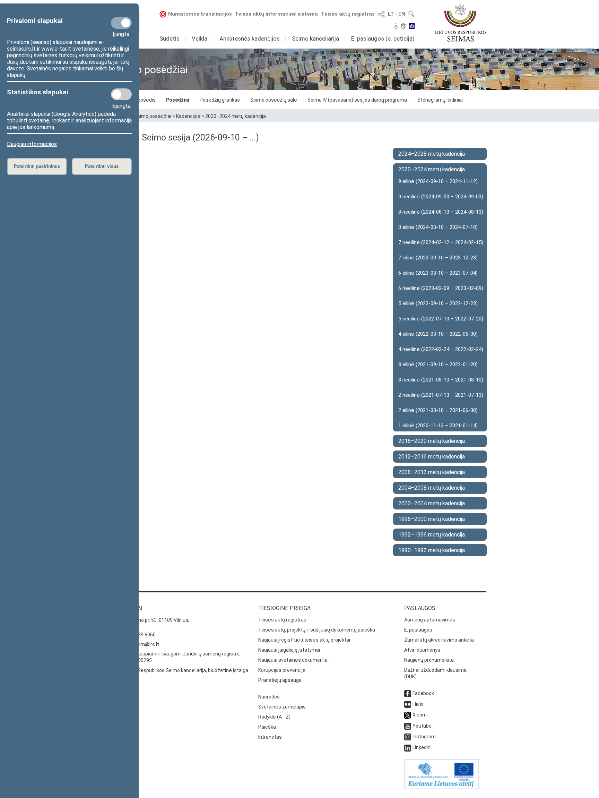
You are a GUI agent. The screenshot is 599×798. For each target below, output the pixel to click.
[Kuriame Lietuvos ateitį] (441, 787)
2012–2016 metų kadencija (431, 456)
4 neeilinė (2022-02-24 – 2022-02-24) (440, 349)
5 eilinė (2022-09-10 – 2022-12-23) (438, 303)
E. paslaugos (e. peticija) (383, 38)
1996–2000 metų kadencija (431, 519)
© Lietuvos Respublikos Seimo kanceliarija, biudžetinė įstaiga (180, 670)
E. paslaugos (418, 630)
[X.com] (407, 715)
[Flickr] (407, 704)
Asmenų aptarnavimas (429, 620)
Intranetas (270, 737)
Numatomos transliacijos (200, 14)
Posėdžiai (177, 100)
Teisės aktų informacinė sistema (276, 14)
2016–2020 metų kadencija (431, 441)
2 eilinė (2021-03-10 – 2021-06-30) (438, 410)
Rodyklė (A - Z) (274, 717)
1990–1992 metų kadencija (431, 550)
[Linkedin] (407, 747)
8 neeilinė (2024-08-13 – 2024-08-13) (440, 212)
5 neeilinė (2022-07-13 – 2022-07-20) (440, 319)
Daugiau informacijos (32, 144)
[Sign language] (404, 26)
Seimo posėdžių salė (273, 100)
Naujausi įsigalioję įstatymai (289, 650)
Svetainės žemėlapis (282, 707)
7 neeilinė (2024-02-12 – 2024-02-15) (440, 242)
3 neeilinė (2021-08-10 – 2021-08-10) (440, 380)
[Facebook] (407, 693)
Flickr (418, 704)
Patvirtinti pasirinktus (37, 166)
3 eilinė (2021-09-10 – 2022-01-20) (438, 364)
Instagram (424, 736)
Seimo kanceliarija (315, 38)
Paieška (267, 727)
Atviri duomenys (422, 650)
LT (391, 14)
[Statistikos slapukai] (121, 94)
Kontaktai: (128, 608)
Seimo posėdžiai (152, 116)
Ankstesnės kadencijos (249, 38)
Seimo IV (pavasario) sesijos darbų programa (357, 100)
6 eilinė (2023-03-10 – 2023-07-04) (438, 273)
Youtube (422, 726)
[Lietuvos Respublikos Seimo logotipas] (460, 22)
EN (401, 14)
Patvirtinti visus (102, 166)
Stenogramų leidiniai (440, 100)
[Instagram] (407, 736)
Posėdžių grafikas (220, 100)
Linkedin (422, 747)
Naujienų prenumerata (429, 660)
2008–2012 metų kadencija (431, 472)
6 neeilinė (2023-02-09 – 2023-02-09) (440, 288)
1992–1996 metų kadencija (431, 534)
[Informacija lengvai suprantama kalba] (412, 26)
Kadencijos (188, 116)
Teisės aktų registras (348, 14)
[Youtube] (407, 726)
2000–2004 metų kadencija (431, 503)
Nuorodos (269, 697)
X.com (420, 715)
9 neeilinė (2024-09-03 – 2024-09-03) (440, 197)
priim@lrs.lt (146, 644)
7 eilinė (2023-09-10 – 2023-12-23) (438, 258)
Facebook (423, 693)
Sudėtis (169, 38)
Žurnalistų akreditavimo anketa (439, 640)
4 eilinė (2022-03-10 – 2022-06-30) (438, 334)
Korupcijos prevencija (281, 670)
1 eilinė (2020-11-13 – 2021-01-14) (438, 425)
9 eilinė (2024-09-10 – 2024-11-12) (438, 181)
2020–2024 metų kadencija (235, 116)
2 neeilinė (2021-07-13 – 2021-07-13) (440, 395)
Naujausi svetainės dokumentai (293, 660)
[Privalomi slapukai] (121, 23)
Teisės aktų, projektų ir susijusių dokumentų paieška (316, 630)
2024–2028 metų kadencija (431, 154)
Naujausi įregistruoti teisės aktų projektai (304, 640)
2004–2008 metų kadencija (431, 487)
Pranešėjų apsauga (280, 680)
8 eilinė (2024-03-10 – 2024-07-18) (438, 227)
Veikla (199, 38)
